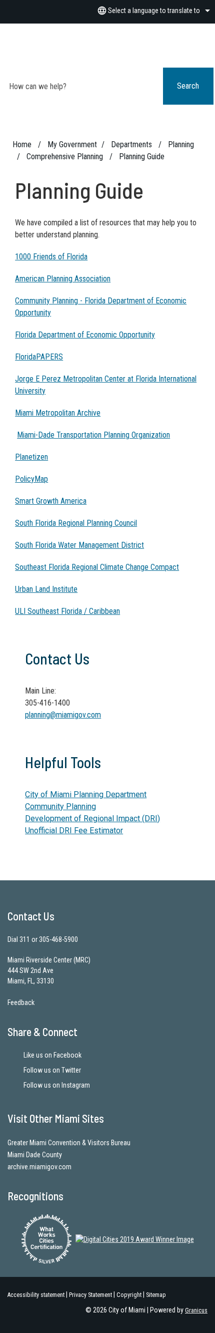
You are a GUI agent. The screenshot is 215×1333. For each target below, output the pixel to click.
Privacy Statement (90, 1294)
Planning (181, 144)
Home (22, 144)
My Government (72, 144)
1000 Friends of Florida (51, 256)
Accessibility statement (36, 1294)
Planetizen (31, 457)
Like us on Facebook (53, 1055)
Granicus (196, 1310)
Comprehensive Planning (65, 156)
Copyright (129, 1294)
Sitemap (156, 1294)
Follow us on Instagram (57, 1085)
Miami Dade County (35, 1155)
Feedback (21, 1002)
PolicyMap (31, 479)
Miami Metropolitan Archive (57, 413)
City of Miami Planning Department (85, 794)
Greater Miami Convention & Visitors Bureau (69, 1143)
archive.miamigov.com (40, 1167)
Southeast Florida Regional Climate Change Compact (97, 567)
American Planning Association (62, 278)
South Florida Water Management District (79, 545)
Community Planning (60, 806)
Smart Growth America (50, 501)
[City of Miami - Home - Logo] (115, 47)
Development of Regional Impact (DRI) (92, 818)
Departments (132, 144)
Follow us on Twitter (52, 1070)
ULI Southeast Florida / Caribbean (67, 611)
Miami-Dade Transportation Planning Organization (93, 435)
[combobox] (152, 11)
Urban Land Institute (46, 589)
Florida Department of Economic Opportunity (85, 335)
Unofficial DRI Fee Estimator (74, 830)
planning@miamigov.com (63, 715)
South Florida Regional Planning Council (76, 523)
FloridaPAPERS (39, 357)
